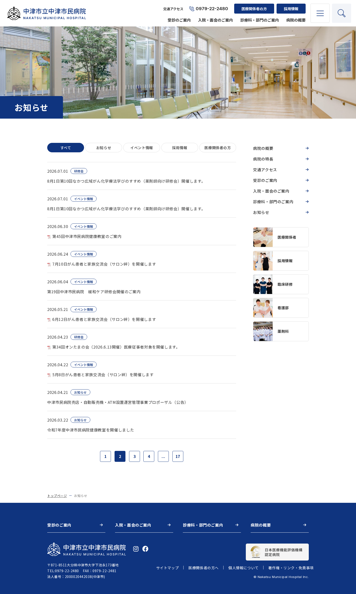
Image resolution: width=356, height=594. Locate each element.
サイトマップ (167, 567)
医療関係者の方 (254, 8)
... (163, 456)
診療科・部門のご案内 (259, 20)
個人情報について (243, 567)
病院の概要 (296, 20)
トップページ (57, 495)
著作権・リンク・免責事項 (291, 567)
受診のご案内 (179, 20)
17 (178, 456)
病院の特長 (263, 159)
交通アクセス (173, 8)
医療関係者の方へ (203, 567)
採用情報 (291, 8)
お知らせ (261, 212)
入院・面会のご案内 (215, 20)
